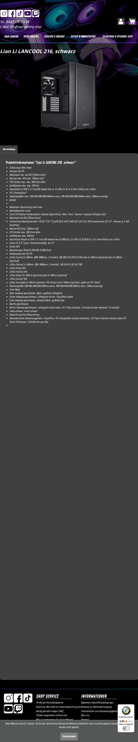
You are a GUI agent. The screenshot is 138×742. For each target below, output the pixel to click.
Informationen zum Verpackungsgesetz (99, 711)
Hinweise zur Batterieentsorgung (96, 707)
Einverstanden (69, 736)
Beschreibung (9, 149)
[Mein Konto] (121, 21)
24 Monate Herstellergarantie (49, 703)
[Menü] (132, 706)
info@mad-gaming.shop (25, 27)
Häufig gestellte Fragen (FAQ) (49, 711)
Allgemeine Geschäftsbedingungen (97, 703)
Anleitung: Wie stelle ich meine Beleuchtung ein (57, 707)
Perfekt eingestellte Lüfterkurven (51, 715)
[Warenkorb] (132, 21)
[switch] (126, 728)
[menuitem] (121, 21)
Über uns (85, 715)
